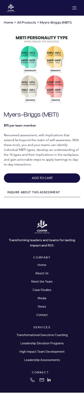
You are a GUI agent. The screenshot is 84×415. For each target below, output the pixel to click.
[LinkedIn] (49, 380)
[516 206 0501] (33, 380)
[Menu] (74, 7)
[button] (42, 192)
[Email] (42, 380)
